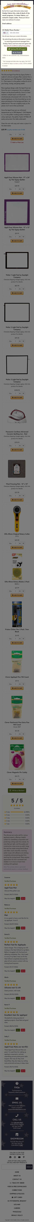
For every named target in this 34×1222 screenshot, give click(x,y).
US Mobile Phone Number (11, 30)
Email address (7, 23)
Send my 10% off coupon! (18, 49)
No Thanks (17, 52)
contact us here (18, 63)
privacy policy (25, 46)
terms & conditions (12, 46)
